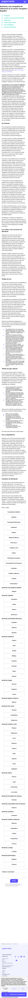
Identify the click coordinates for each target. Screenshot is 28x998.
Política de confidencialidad (7, 965)
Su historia (7, 15)
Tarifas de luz (7, 20)
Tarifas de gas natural (10, 22)
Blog (3, 960)
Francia (3, 971)
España (3, 970)
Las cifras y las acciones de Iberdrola (14, 18)
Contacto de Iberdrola (10, 27)
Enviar (14, 880)
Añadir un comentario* (8, 871)
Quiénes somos (5, 958)
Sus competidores (9, 24)
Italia (3, 972)
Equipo (3, 959)
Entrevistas (4, 961)
